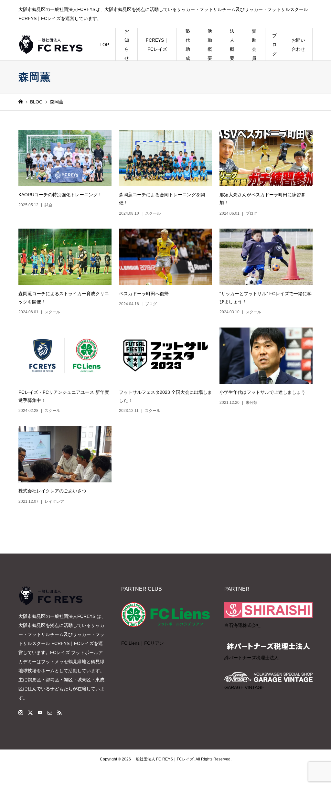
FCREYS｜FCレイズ (157, 45)
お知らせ (126, 44)
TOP (104, 44)
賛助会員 (254, 44)
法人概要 (232, 44)
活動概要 (210, 44)
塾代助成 (188, 44)
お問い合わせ (298, 45)
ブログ (274, 44)
